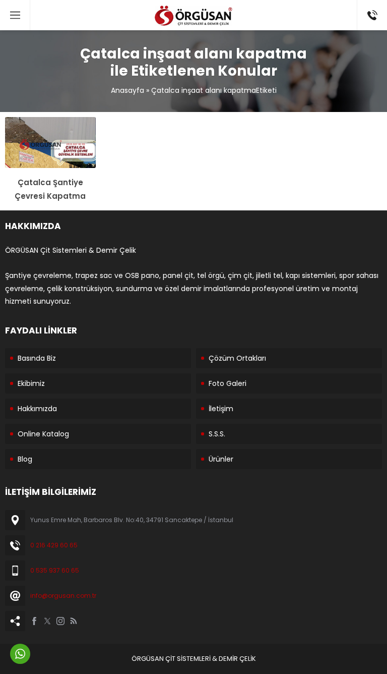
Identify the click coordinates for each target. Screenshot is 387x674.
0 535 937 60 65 (54, 570)
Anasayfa (127, 90)
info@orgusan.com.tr (63, 595)
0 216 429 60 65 (54, 545)
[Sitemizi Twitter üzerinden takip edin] (47, 621)
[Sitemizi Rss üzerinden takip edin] (74, 621)
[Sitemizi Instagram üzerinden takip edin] (60, 621)
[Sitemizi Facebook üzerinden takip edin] (34, 621)
